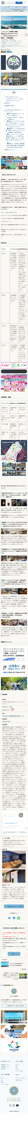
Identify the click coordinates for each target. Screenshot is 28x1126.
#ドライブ (3, 47)
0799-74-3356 (6, 721)
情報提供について (5, 1064)
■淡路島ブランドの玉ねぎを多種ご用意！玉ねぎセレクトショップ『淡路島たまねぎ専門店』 (15, 130)
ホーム (2, 6)
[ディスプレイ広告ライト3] (14, 162)
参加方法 (7, 103)
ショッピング (16, 44)
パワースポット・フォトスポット (8, 8)
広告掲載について (5, 1067)
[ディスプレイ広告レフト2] (14, 669)
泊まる (17, 1069)
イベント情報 (14, 6)
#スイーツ (24, 46)
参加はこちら (8, 371)
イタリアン (19, 6)
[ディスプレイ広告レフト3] (14, 1016)
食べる (6, 6)
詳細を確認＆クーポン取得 (14, 906)
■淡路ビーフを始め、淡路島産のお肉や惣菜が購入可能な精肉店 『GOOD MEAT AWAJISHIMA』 (15, 145)
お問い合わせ (19, 1080)
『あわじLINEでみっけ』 (12, 97)
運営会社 (3, 1069)
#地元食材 (3, 46)
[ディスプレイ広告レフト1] (14, 78)
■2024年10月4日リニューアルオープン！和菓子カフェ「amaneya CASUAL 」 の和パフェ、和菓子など (15, 116)
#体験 (10, 46)
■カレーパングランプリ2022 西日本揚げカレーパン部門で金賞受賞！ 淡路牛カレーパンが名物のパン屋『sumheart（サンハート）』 (15, 138)
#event (7, 46)
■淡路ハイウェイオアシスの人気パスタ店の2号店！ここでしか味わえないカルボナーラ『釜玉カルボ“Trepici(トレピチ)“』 (15, 124)
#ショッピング (15, 46)
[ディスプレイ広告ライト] (14, 683)
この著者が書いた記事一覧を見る (15, 1006)
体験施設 (24, 6)
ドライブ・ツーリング (20, 8)
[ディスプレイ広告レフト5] (14, 1046)
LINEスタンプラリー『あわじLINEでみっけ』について (15, 100)
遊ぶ (9, 6)
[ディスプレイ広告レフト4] (14, 1031)
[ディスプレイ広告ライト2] (14, 22)
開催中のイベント (10, 150)
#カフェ (19, 46)
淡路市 (19, 2)
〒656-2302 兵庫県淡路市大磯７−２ (12, 716)
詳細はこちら (15, 954)
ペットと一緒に (19, 1071)
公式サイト (5, 710)
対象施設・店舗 (9, 105)
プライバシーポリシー (21, 1078)
